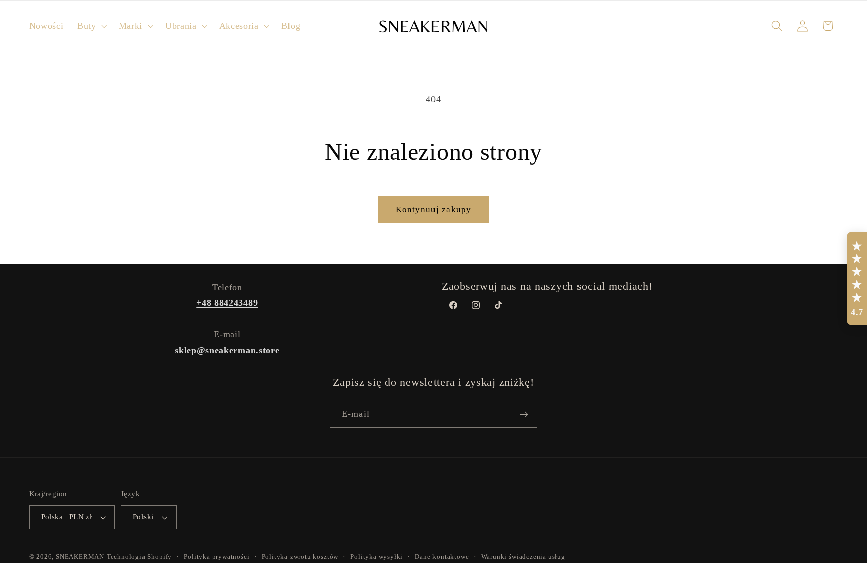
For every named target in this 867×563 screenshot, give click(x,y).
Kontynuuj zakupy (433, 209)
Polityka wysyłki (376, 557)
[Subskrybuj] (524, 414)
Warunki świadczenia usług (523, 557)
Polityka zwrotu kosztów (300, 557)
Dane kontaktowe (442, 557)
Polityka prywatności (216, 557)
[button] (91, 26)
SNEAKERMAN (80, 557)
